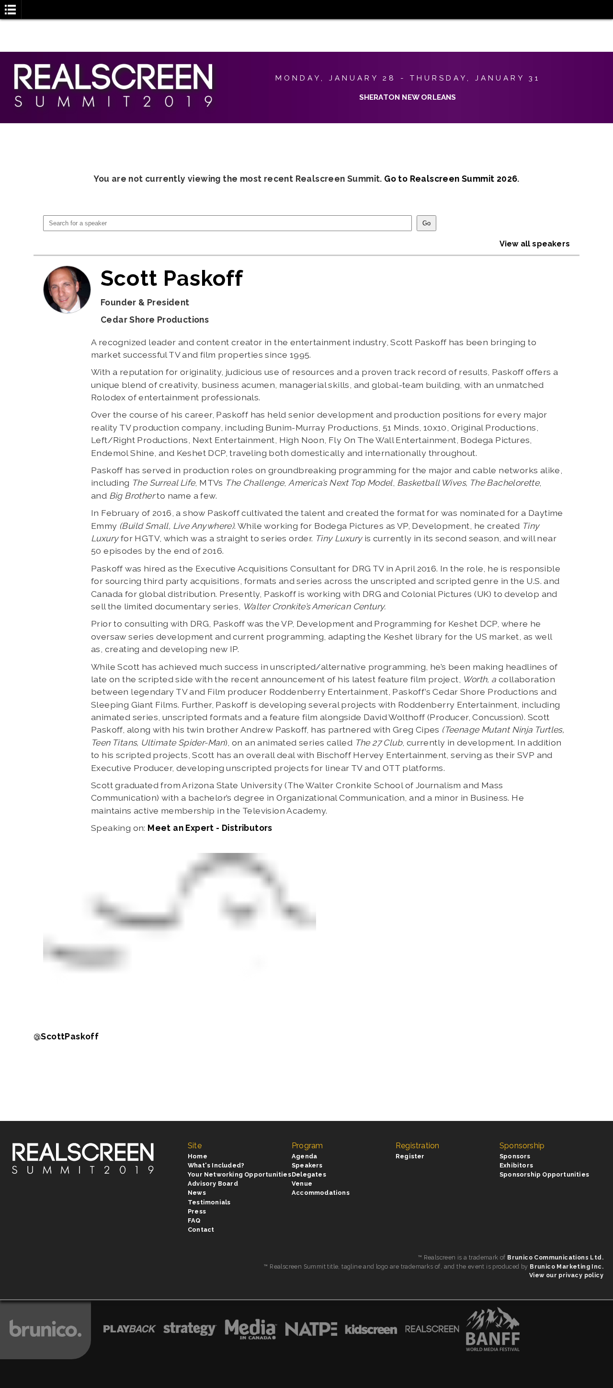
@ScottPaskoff (66, 1036)
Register (410, 1156)
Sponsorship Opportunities (544, 1174)
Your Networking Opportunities (239, 1174)
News (197, 1192)
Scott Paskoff (172, 278)
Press (197, 1211)
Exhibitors (516, 1165)
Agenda (304, 1156)
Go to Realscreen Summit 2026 (450, 179)
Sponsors (515, 1156)
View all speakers (534, 243)
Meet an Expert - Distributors (210, 828)
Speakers (307, 1165)
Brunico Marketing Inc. (566, 1266)
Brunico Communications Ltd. (555, 1257)
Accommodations (321, 1192)
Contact (201, 1229)
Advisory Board (213, 1183)
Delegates (309, 1174)
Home (197, 1156)
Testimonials (209, 1202)
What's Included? (216, 1165)
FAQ (194, 1220)
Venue (302, 1183)
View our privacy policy (566, 1275)
